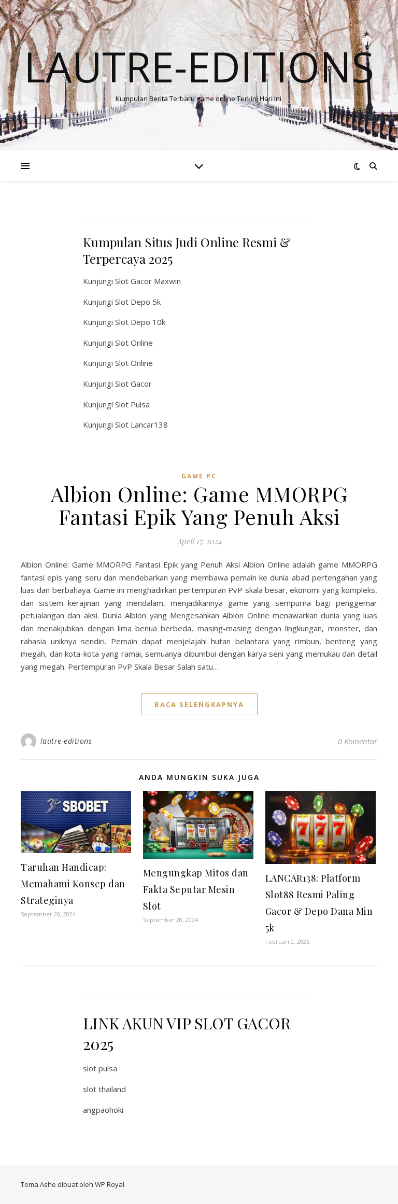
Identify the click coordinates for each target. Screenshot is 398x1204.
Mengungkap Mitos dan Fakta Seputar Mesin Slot (196, 889)
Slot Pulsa (132, 404)
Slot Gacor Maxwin (148, 281)
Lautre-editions (199, 66)
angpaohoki (103, 1109)
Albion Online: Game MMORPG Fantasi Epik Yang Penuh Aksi (199, 505)
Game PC (199, 476)
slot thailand (104, 1089)
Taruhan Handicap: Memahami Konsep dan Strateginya (73, 883)
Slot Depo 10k (140, 322)
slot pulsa (100, 1068)
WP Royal (109, 1184)
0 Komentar (357, 741)
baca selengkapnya (199, 704)
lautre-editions (66, 741)
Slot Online (134, 342)
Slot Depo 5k (138, 301)
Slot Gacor (133, 383)
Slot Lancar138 (141, 424)
